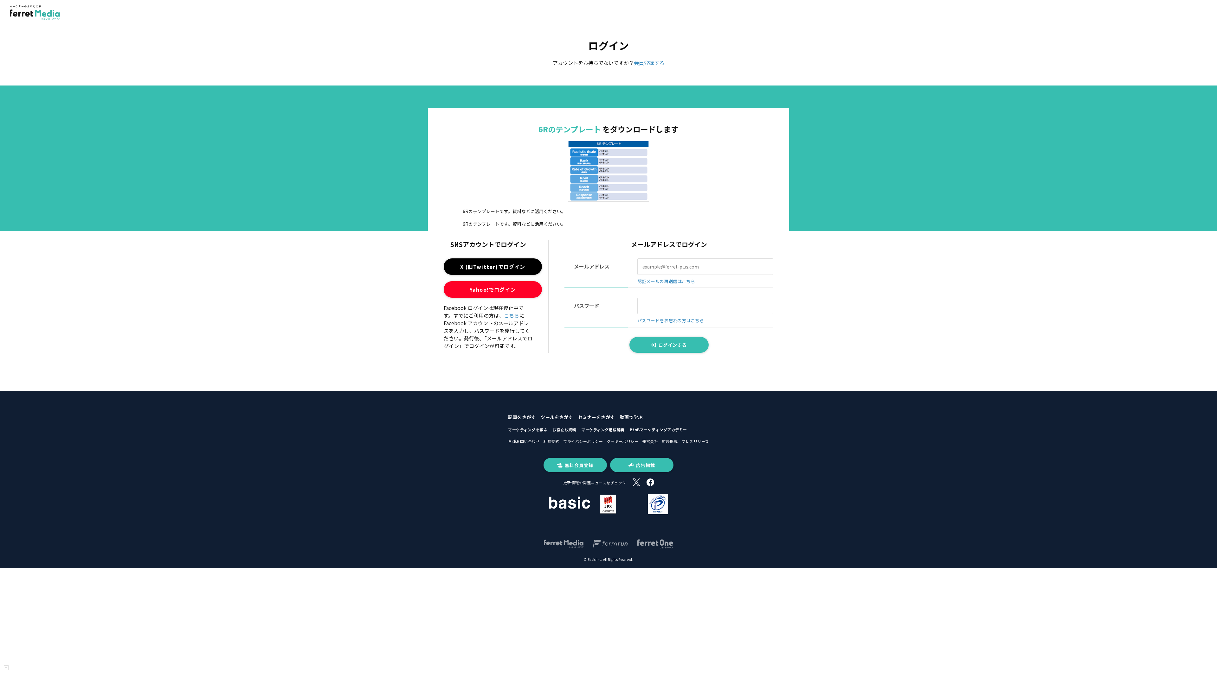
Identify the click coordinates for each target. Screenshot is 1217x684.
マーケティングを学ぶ (527, 429)
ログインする (672, 345)
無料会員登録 (579, 465)
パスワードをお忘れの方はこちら (670, 320)
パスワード (586, 305)
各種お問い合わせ (524, 441)
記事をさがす (522, 417)
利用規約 (551, 441)
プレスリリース (695, 441)
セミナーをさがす (596, 417)
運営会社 (650, 441)
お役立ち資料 (564, 429)
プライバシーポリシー (583, 441)
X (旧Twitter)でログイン (492, 266)
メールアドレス (591, 266)
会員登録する (649, 62)
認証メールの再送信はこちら (666, 281)
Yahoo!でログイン (493, 289)
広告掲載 (670, 441)
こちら (511, 315)
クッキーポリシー (622, 441)
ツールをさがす (557, 417)
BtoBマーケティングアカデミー (658, 429)
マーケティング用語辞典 (603, 429)
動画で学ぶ (631, 417)
